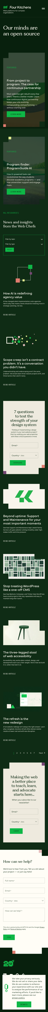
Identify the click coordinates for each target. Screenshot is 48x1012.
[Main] (43, 8)
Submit (16, 831)
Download (18, 463)
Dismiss (24, 1004)
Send (9, 937)
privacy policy (18, 997)
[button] (13, 753)
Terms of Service (16, 929)
